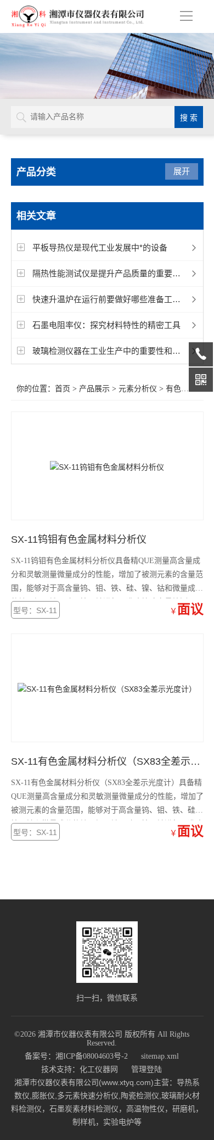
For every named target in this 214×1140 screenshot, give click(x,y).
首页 (62, 389)
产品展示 (94, 389)
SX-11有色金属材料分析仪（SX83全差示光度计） (107, 761)
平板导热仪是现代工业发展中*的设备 (99, 247)
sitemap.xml (160, 1056)
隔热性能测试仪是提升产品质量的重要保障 (110, 273)
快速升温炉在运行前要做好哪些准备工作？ (110, 299)
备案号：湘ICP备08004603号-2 (76, 1056)
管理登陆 (146, 1069)
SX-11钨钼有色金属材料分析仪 (79, 539)
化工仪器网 (99, 1069)
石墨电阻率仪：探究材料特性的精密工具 (106, 325)
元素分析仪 (138, 389)
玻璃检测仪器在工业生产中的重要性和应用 (110, 350)
